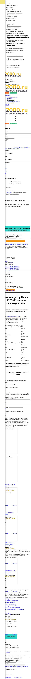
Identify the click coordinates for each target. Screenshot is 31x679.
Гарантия (6, 104)
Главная (6, 261)
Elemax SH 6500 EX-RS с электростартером (7, 543)
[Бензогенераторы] (2, 6)
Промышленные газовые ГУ (15, 50)
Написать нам (13, 93)
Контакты (6, 105)
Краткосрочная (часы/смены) (15, 56)
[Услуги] (2, 25)
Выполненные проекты (13, 101)
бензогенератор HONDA (14, 316)
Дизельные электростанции (12, 3)
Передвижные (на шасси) (14, 11)
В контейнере (11, 9)
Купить (21, 287)
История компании (12, 97)
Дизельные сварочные (13, 67)
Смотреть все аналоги (7, 544)
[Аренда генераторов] (2, 13)
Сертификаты (10, 100)
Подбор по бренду (12, 16)
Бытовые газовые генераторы (15, 48)
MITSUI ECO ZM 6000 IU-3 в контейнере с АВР (8, 571)
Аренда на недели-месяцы (14, 58)
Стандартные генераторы (10, 600)
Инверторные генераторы (14, 26)
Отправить (18, 147)
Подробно (14, 505)
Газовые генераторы (10, 46)
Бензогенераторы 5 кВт (9, 606)
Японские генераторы (9, 604)
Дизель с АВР (11, 20)
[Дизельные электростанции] (2, 2)
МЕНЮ (15, 119)
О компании (7, 95)
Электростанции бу (9, 61)
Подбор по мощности (13, 15)
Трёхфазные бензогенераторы (15, 31)
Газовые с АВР (11, 52)
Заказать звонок (6, 677)
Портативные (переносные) (14, 13)
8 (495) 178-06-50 (7, 79)
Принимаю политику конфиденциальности (15, 148)
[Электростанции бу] (2, 17)
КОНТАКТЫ (8, 70)
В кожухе (9, 7)
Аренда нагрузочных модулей (15, 59)
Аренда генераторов (9, 54)
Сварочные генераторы (11, 63)
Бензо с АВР (10, 24)
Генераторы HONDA (8, 602)
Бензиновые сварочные (13, 65)
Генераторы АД (11, 18)
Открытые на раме (12, 5)
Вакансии (9, 98)
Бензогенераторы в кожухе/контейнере (17, 35)
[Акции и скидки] (2, 29)
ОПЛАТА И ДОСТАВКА (11, 69)
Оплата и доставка (9, 102)
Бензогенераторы (9, 22)
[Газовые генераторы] (2, 10)
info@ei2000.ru (6, 159)
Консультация (10, 290)
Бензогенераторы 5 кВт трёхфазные (13, 609)
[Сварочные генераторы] (2, 21)
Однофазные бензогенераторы (15, 33)
